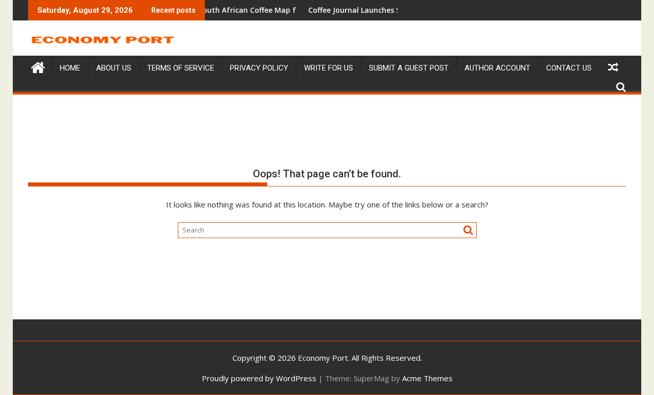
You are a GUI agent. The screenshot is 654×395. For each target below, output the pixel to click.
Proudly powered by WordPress (259, 378)
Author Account (497, 68)
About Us (113, 68)
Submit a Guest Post (409, 68)
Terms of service (180, 68)
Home (70, 68)
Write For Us (328, 68)
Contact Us (569, 68)
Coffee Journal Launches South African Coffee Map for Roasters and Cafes (235, 10)
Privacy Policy (259, 68)
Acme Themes (427, 378)
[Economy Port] (38, 66)
